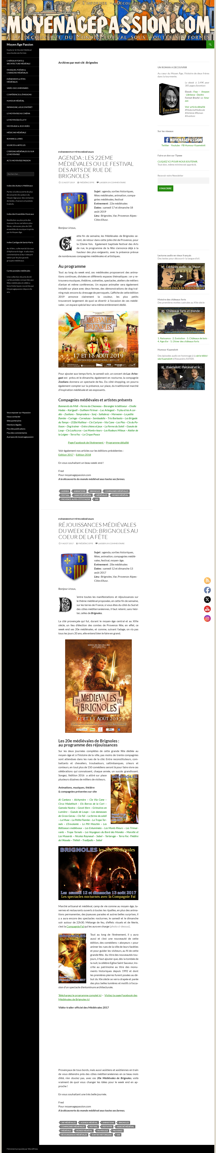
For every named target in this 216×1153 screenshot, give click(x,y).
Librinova (190, 94)
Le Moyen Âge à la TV (16, 120)
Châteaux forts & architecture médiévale (18, 62)
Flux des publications (16, 428)
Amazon (205, 91)
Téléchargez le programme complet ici (79, 995)
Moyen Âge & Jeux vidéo (18, 126)
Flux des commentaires (17, 433)
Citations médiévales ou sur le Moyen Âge (20, 152)
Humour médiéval (15, 101)
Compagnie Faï (75, 926)
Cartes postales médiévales (18, 270)
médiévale (66, 1131)
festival (65, 495)
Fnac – (197, 91)
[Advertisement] (96, 111)
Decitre (200, 94)
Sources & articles (16, 145)
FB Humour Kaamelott (193, 145)
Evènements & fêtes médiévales (16, 80)
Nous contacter (13, 416)
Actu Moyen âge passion (19, 160)
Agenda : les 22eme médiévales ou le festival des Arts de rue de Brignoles (96, 166)
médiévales (101, 495)
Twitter (165, 145)
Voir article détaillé (195, 106)
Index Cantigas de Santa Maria (20, 242)
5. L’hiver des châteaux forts (184, 341)
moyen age (102, 1131)
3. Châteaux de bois (197, 338)
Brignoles (95, 491)
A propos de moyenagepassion (20, 437)
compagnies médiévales (116, 491)
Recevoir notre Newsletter (170, 175)
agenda (65, 491)
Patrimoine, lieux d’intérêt (19, 107)
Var (96, 499)
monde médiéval (120, 495)
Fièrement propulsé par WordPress (22, 1149)
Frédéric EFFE (86, 182)
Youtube (175, 145)
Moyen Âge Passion (20, 44)
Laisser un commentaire (112, 182)
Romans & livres (15, 139)
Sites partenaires (14, 420)
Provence (118, 1131)
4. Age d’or (163, 341)
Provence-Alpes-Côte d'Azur (75, 499)
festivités (107, 1126)
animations (79, 491)
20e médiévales (68, 1122)
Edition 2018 (83, 454)
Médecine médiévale (16, 132)
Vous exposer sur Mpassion (19, 412)
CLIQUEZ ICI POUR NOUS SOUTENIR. (178, 161)
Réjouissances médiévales (74, 1135)
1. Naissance (164, 338)
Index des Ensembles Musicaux (20, 214)
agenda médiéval (89, 1122)
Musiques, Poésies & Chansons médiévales (17, 71)
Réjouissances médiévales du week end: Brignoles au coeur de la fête (98, 530)
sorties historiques (102, 1135)
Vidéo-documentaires (17, 88)
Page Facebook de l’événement (86, 442)
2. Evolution (178, 338)
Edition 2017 (65, 454)
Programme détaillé (117, 442)
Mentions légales (14, 424)
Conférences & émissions (19, 94)
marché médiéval (82, 495)
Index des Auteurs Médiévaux (20, 185)
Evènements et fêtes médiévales (76, 152)
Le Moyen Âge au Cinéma (18, 113)
